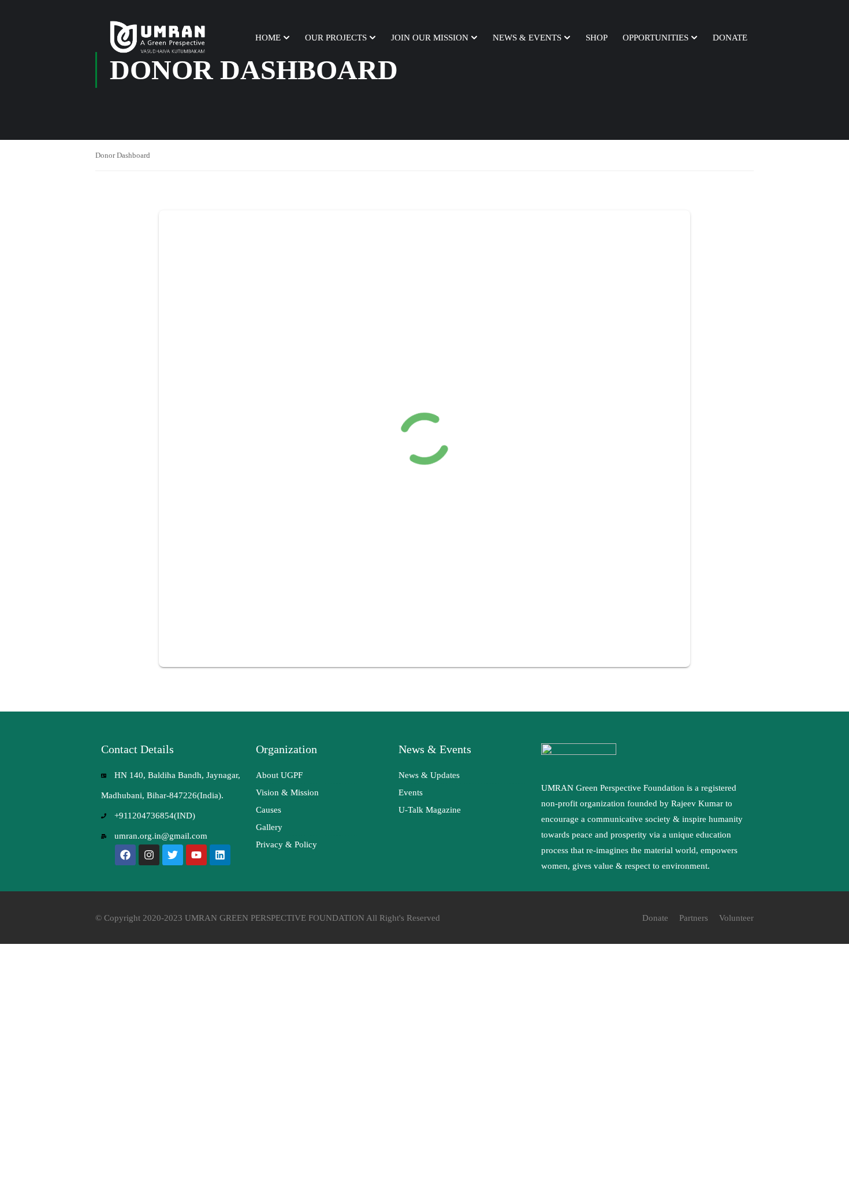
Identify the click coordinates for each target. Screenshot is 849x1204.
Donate (655, 918)
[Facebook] (125, 854)
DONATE (730, 37)
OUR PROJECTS (336, 37)
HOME (268, 37)
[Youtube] (196, 854)
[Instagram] (149, 854)
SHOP (597, 37)
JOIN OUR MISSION (429, 37)
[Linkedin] (220, 854)
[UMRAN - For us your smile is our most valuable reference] (158, 37)
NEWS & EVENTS (527, 37)
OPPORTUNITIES (655, 37)
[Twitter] (172, 854)
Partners (693, 918)
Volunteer (736, 918)
